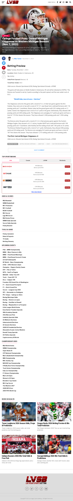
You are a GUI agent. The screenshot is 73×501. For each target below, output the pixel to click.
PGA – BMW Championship (11, 250)
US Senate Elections (9, 325)
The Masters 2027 (9, 386)
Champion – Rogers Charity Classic (14, 267)
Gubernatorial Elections (10, 322)
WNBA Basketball (8, 203)
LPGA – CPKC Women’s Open (12, 265)
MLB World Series (8, 345)
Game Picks (41, 144)
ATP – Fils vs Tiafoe (9, 270)
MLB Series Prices (8, 218)
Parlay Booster (7, 226)
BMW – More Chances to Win (12, 252)
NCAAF (48, 144)
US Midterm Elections (10, 320)
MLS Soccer (6, 213)
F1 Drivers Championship (11, 373)
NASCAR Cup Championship (11, 363)
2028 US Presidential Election (12, 327)
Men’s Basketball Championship (13, 356)
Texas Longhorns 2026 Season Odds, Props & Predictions (18, 424)
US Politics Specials (9, 335)
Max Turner (18, 59)
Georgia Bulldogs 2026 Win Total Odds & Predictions (52, 457)
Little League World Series (11, 307)
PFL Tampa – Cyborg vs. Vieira (12, 295)
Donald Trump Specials (10, 332)
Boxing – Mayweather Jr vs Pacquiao (14, 305)
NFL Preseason (7, 205)
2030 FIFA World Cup (9, 391)
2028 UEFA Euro (8, 388)
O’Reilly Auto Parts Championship (13, 366)
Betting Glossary (8, 241)
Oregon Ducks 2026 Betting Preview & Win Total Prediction (53, 424)
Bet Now (67, 166)
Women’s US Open (9, 378)
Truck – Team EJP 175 (10, 277)
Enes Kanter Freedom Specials (12, 310)
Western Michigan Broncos (60, 144)
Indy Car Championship (10, 371)
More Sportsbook (36, 192)
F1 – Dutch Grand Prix (10, 287)
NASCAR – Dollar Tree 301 (11, 275)
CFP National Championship (12, 353)
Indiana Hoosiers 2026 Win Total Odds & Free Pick (17, 457)
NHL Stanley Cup (8, 361)
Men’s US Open (7, 376)
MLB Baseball (7, 200)
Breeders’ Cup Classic (10, 381)
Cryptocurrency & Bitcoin (11, 337)
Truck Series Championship (11, 368)
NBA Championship (9, 358)
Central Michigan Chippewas (28, 144)
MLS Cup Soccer (8, 383)
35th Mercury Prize (9, 315)
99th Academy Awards (10, 312)
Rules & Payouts (8, 236)
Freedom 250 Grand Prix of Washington (15, 282)
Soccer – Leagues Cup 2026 (12, 290)
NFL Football (7, 208)
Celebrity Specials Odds (10, 317)
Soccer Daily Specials (9, 223)
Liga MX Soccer (8, 215)
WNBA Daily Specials (9, 220)
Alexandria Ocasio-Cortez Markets (14, 330)
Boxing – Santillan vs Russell (12, 302)
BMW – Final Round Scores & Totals (14, 257)
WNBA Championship (9, 348)
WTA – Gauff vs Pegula (10, 272)
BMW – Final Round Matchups (12, 255)
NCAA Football (7, 210)
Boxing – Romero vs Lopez (11, 300)
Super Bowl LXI (7, 351)
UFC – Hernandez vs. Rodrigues (13, 292)
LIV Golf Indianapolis (9, 260)
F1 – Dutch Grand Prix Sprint (12, 285)
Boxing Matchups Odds (10, 297)
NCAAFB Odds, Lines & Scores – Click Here (27, 99)
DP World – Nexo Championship (13, 262)
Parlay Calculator (8, 234)
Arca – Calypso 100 (9, 280)
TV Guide (6, 239)
